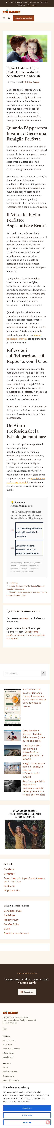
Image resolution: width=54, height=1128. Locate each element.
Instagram (29, 992)
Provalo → (32, 5)
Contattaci (9, 873)
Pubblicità (9, 886)
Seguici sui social (23, 18)
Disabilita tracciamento (16, 933)
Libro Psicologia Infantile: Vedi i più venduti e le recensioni (29, 532)
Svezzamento (8, 1076)
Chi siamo (9, 869)
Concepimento (9, 1040)
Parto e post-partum (11, 1049)
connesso (24, 618)
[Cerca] (9, 18)
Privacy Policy (11, 919)
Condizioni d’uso (13, 911)
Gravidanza (7, 1044)
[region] (27, 1105)
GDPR (7, 928)
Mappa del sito (12, 890)
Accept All (27, 1108)
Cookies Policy (11, 924)
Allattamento (8, 1053)
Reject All (27, 1122)
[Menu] (4, 18)
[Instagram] (5, 1029)
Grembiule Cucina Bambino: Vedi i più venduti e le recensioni (27, 550)
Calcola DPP (8, 1057)
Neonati (6, 1067)
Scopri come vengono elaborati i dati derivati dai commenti (26, 635)
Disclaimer (9, 915)
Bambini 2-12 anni (10, 1072)
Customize (27, 1115)
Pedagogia (13, 583)
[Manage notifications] (48, 1122)
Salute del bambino (11, 1080)
